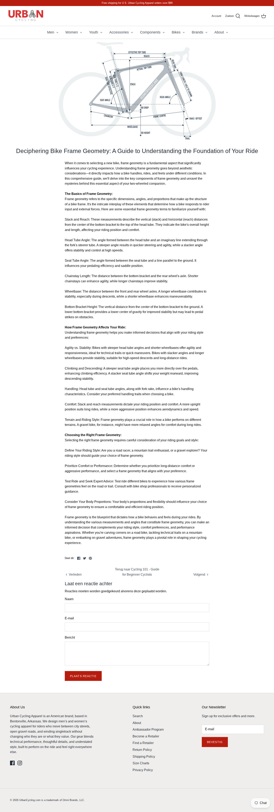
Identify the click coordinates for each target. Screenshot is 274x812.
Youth (93, 32)
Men (50, 32)
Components (150, 32)
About (219, 32)
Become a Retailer (146, 736)
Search (138, 716)
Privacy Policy (143, 770)
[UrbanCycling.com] (26, 16)
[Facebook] (12, 763)
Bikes (176, 32)
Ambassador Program (148, 729)
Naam (69, 599)
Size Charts (141, 763)
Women (71, 32)
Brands (197, 32)
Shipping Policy (144, 756)
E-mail (69, 618)
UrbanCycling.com (30, 800)
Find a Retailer (143, 743)
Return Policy (142, 749)
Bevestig (215, 742)
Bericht (70, 637)
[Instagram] (19, 763)
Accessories (119, 32)
